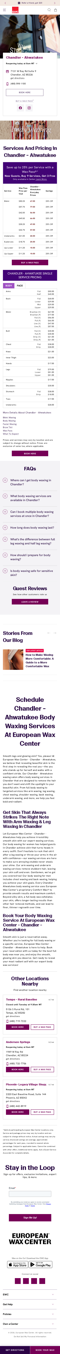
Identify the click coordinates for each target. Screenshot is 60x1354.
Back (8, 298)
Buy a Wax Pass (25, 100)
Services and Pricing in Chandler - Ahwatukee (30, 152)
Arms (8, 291)
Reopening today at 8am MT (20, 63)
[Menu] (4, 9)
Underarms (9, 236)
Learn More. (41, 179)
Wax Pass (8, 430)
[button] (49, 9)
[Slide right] (54, 3)
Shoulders (10, 385)
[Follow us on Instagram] (29, 107)
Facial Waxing (10, 424)
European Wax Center (25, 1332)
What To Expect (11, 434)
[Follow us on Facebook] (20, 107)
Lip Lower (8, 248)
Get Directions (15, 1350)
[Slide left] (5, 3)
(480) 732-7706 (18, 1063)
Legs (8, 369)
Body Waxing (9, 420)
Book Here (24, 92)
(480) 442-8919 (18, 1106)
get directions (17, 78)
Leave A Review (29, 602)
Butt (8, 331)
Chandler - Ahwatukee (24, 57)
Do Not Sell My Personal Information (30, 1336)
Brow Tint (7, 427)
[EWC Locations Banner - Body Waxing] (30, 138)
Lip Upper (8, 253)
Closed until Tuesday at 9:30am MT (24, 1004)
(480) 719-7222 (18, 1021)
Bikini (6, 201)
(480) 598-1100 (18, 83)
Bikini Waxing (9, 417)
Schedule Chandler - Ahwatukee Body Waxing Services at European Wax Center (30, 722)
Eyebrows (9, 242)
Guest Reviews (30, 589)
